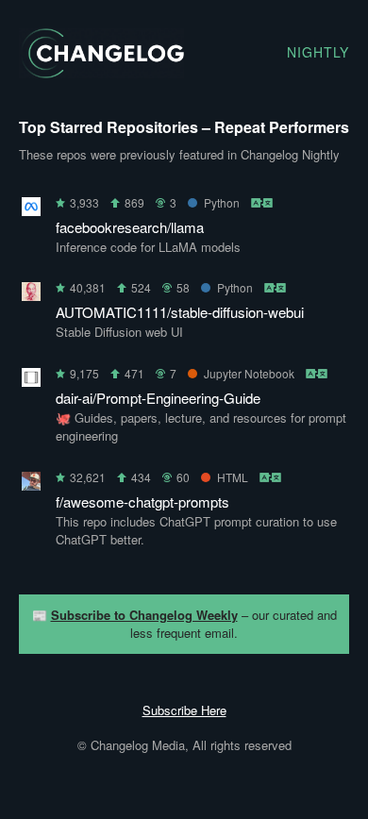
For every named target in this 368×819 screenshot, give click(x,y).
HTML (232, 477)
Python (222, 202)
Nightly (318, 51)
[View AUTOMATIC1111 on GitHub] (31, 295)
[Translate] (263, 202)
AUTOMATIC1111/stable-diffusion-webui (180, 312)
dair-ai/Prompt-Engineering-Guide (158, 398)
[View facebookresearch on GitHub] (31, 210)
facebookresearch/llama (130, 227)
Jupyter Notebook (249, 373)
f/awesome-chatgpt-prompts (142, 501)
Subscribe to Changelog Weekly (144, 615)
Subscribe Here (184, 710)
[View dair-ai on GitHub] (31, 381)
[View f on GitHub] (31, 484)
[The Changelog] (101, 72)
